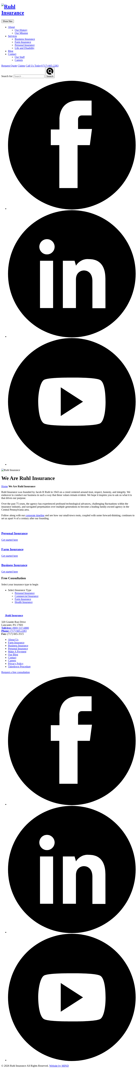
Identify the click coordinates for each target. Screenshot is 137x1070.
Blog (10, 51)
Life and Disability (24, 48)
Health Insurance (24, 602)
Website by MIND (59, 1065)
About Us (13, 639)
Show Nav (8, 21)
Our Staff (20, 57)
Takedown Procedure (19, 666)
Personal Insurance (25, 45)
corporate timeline (35, 515)
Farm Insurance (23, 42)
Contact (12, 54)
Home (4, 486)
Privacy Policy (15, 663)
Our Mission (21, 33)
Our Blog (13, 654)
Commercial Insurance (26, 596)
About (11, 27)
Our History (21, 30)
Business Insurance (25, 39)
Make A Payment (17, 651)
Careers (19, 60)
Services (12, 36)
